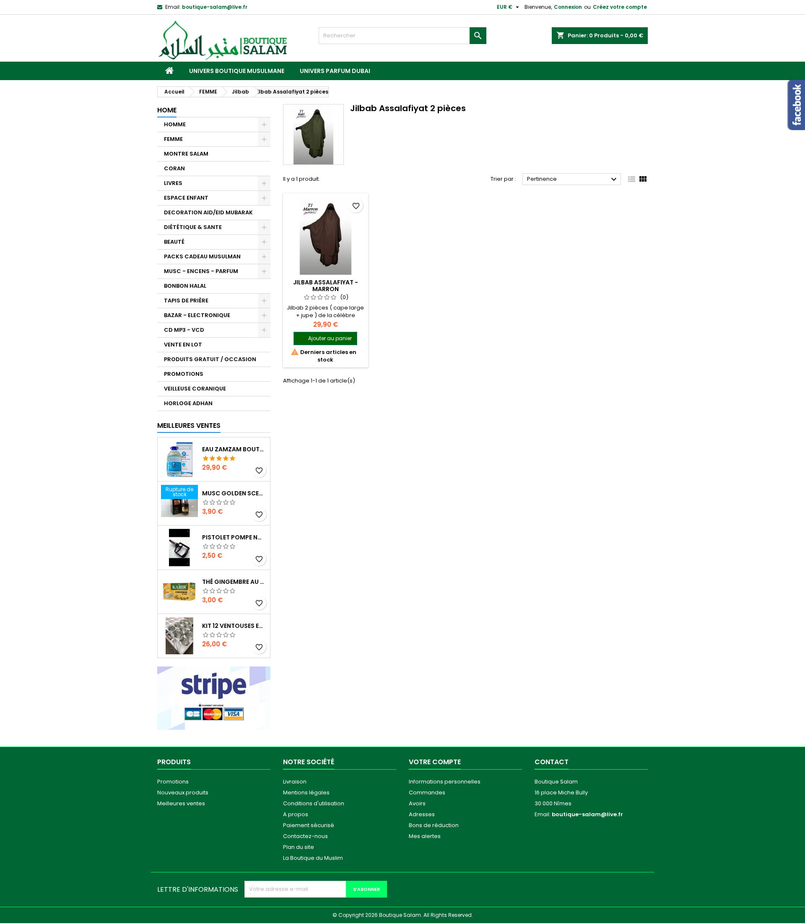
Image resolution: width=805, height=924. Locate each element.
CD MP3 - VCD (184, 330)
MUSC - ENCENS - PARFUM (201, 271)
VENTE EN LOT (183, 345)
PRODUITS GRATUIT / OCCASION (210, 359)
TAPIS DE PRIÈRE (186, 301)
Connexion (568, 6)
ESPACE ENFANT (186, 198)
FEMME (173, 139)
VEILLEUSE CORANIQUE (195, 389)
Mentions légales (306, 792)
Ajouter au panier (330, 338)
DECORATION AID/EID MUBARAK (208, 212)
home (167, 110)
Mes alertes (425, 836)
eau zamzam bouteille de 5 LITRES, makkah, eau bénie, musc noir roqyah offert (234, 449)
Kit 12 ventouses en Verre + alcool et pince (234, 625)
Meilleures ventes (181, 803)
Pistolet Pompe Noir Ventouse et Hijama (234, 537)
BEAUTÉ (174, 242)
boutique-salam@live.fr (214, 6)
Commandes (427, 792)
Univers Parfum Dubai (335, 71)
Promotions (173, 782)
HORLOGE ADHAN (188, 403)
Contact (552, 762)
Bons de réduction (434, 825)
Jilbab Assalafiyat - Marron (325, 285)
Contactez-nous (305, 836)
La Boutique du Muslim (313, 858)
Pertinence (573, 179)
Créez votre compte (620, 6)
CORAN (174, 168)
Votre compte (435, 762)
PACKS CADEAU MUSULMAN (202, 256)
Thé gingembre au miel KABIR (234, 581)
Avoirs (417, 803)
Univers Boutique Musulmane (236, 71)
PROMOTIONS (183, 374)
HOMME (175, 124)
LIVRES (173, 183)
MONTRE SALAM (186, 154)
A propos (295, 814)
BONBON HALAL (185, 286)
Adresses (422, 814)
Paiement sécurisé (308, 825)
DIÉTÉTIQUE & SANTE (193, 227)
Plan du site (298, 847)
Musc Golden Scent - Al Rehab (234, 493)
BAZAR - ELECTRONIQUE (197, 315)
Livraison (294, 782)
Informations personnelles (444, 782)
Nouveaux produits (182, 792)
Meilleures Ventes (189, 425)
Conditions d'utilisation (313, 803)
